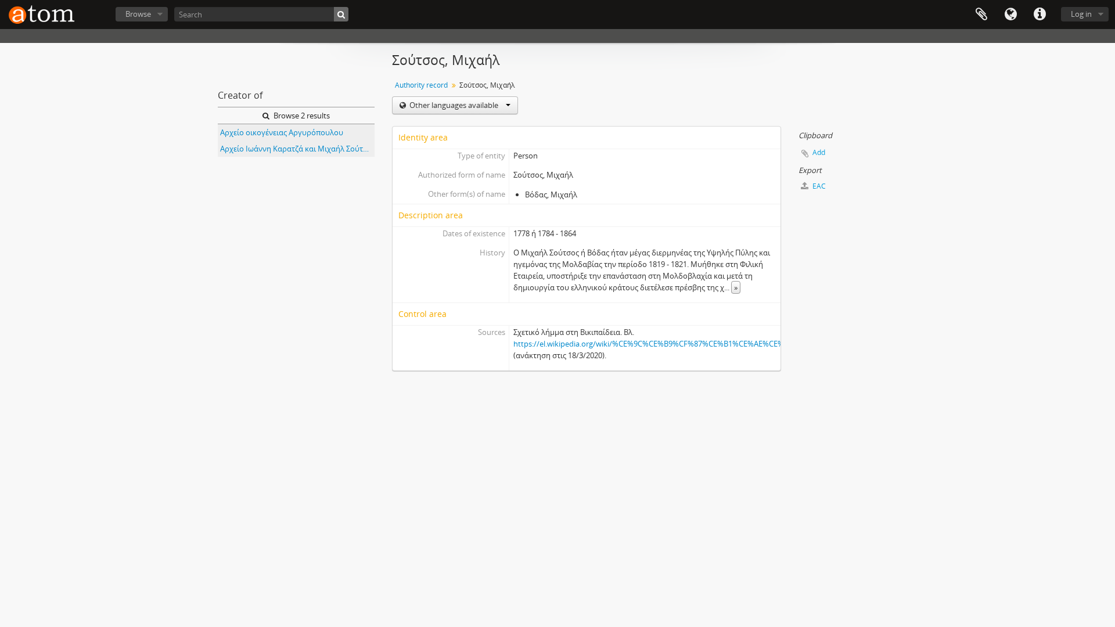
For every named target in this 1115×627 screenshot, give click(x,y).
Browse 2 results (301, 115)
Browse (138, 14)
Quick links (1039, 14)
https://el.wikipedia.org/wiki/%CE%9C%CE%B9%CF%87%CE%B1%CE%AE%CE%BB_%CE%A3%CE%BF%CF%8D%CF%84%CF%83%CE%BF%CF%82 (760, 343)
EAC (818, 186)
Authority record (421, 85)
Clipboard (981, 14)
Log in (1081, 14)
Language (1010, 14)
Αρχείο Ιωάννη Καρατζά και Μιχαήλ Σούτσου (297, 148)
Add (818, 152)
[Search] (341, 14)
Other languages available (454, 105)
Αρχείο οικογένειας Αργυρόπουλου (281, 132)
